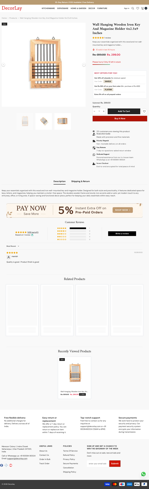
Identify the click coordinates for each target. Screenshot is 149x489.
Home (4, 18)
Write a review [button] (122, 233)
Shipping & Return (80, 181)
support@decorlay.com (17, 458)
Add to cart (123, 111)
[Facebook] (1, 465)
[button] (3, 64)
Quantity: (96, 106)
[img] (12, 253)
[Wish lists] (137, 8)
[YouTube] (10, 465)
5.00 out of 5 (32, 232)
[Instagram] (6, 465)
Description (60, 181)
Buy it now (120, 118)
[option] (44, 65)
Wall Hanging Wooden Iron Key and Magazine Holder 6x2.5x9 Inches (74, 391)
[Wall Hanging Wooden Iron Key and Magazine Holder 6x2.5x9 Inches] (74, 373)
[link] (144, 111)
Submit (115, 463)
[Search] (132, 8)
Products (13, 18)
